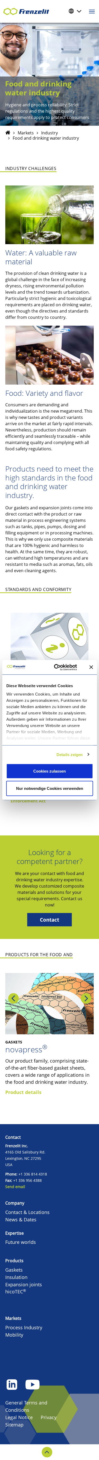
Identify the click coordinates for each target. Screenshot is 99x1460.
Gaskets (14, 1270)
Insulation (16, 1277)
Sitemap (14, 1424)
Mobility (14, 1335)
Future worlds (20, 1242)
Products (14, 1261)
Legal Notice (19, 1417)
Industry (49, 133)
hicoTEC (15, 1291)
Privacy (48, 1417)
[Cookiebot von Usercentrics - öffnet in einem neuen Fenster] (62, 667)
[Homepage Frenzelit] (7, 133)
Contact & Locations (27, 1212)
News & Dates (20, 1219)
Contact (49, 919)
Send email (15, 1186)
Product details (23, 1092)
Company (14, 1203)
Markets (26, 133)
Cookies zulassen (49, 771)
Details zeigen (69, 754)
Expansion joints (23, 1284)
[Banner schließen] (91, 667)
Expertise (14, 1233)
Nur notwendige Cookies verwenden (49, 788)
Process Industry (23, 1327)
